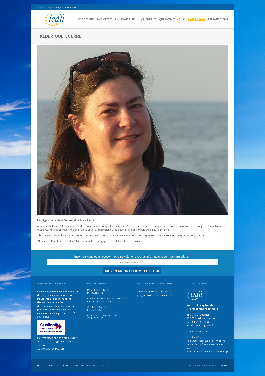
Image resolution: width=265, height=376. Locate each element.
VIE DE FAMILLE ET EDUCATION (100, 308)
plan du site (63, 365)
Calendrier (148, 19)
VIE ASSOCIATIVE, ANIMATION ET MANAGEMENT (107, 300)
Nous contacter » (197, 331)
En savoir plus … (126, 19)
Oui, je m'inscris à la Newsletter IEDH (132, 271)
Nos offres (104, 19)
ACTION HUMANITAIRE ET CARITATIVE (104, 317)
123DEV (224, 365)
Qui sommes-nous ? (172, 19)
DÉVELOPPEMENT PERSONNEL (99, 291)
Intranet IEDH (218, 19)
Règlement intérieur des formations (206, 340)
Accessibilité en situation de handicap (207, 351)
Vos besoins (86, 19)
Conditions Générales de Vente (90, 365)
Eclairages (196, 19)
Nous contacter (46, 365)
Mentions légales (196, 337)
